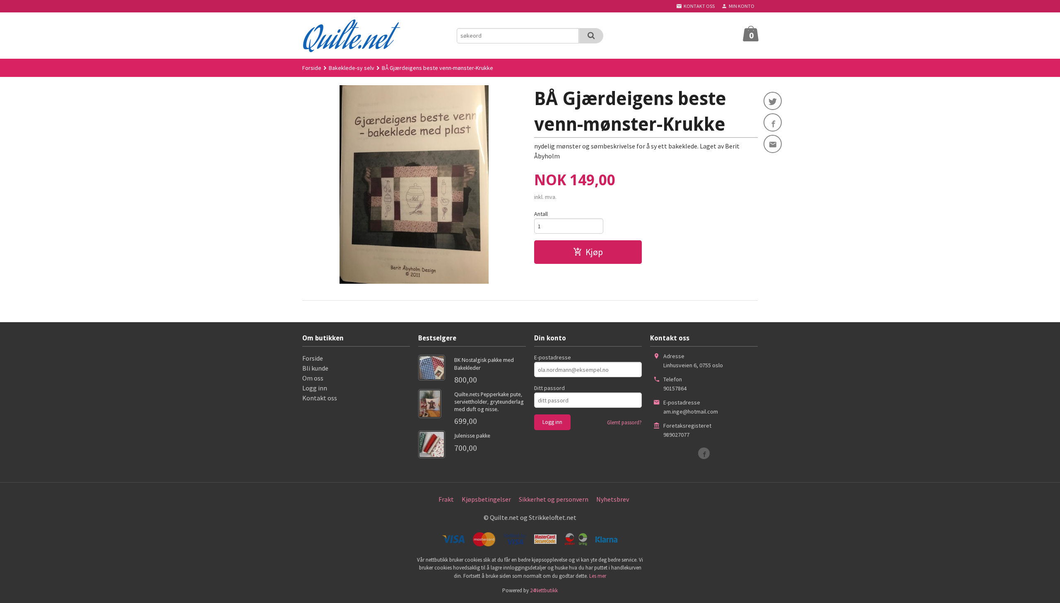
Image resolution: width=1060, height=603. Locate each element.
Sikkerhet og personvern (553, 499)
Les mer (597, 575)
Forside (311, 68)
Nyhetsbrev (612, 499)
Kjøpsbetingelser (486, 499)
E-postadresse (552, 357)
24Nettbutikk (544, 590)
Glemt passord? (624, 422)
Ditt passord (549, 388)
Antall (541, 214)
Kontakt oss (319, 398)
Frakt (446, 499)
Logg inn (314, 388)
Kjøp (594, 252)
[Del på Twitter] (773, 101)
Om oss (312, 378)
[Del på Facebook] (773, 122)
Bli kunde (315, 368)
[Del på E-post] (773, 144)
